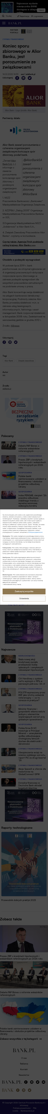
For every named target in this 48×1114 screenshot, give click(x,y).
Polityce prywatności (35, 532)
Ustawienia (24, 598)
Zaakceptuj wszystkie (24, 591)
